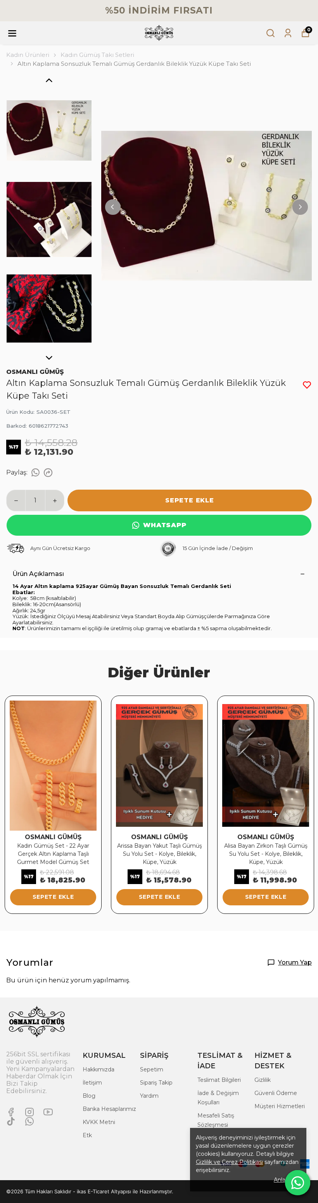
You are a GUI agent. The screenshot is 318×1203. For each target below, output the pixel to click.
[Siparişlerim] (288, 33)
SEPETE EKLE (189, 500)
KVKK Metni (99, 1122)
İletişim (92, 1082)
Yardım (149, 1095)
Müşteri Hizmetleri (279, 1106)
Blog (89, 1095)
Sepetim (151, 1069)
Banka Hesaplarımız (109, 1108)
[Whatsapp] (29, 1121)
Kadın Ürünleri (27, 54)
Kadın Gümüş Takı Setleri (97, 54)
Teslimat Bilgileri (219, 1079)
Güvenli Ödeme (275, 1093)
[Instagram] (29, 1112)
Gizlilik (262, 1079)
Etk (87, 1135)
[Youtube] (48, 1112)
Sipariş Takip (156, 1082)
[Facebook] (11, 1112)
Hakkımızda (98, 1069)
